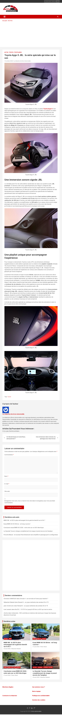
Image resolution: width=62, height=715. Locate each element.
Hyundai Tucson (48, 667)
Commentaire (9, 455)
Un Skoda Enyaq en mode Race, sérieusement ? (15, 438)
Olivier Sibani (43, 646)
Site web (7, 491)
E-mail (6, 484)
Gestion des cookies (38, 700)
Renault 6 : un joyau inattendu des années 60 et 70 (33, 602)
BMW (10, 638)
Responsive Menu (58, 1)
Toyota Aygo (18, 52)
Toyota (11, 52)
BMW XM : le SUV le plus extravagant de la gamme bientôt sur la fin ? (24, 520)
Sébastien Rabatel (16, 648)
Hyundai (40, 667)
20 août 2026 (36, 677)
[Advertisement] (31, 33)
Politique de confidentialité (40, 695)
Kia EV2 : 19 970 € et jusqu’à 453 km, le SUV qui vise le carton (33, 609)
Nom (6, 476)
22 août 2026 (7, 648)
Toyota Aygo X (47, 108)
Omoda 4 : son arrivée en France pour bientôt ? (34, 598)
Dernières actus (9, 621)
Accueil (4, 20)
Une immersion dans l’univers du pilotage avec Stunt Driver (46, 438)
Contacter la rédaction (9, 695)
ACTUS (10, 20)
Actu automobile (36, 711)
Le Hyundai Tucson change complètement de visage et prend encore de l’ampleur (28, 531)
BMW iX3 (10, 667)
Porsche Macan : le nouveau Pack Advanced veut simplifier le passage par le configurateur (31, 535)
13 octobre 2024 (8, 61)
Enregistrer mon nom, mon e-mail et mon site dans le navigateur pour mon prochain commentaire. (29, 502)
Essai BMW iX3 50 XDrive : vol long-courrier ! (17, 524)
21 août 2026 (36, 646)
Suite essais (16, 667)
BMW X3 (39, 638)
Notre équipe (36, 691)
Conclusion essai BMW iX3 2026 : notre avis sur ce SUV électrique (24, 527)
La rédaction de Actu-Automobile (22, 61)
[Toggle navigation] (4, 17)
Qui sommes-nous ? (38, 687)
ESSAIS (44, 638)
